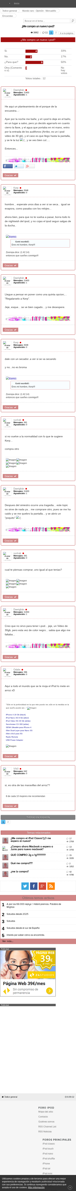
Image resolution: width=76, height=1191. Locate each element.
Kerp (16, 160)
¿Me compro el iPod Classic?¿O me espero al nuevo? (41, 777)
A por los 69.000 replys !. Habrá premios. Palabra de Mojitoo (34, 845)
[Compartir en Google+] (30, 138)
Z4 (40, 1111)
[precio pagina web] (28, 935)
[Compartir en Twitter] (19, 138)
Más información (36, 1187)
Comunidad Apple (47, 1074)
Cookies (33, 1109)
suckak (18, 381)
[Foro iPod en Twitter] (56, 825)
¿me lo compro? (20, 810)
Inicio (16, 3)
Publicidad (52, 1109)
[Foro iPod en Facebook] (64, 825)
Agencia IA (48, 1091)
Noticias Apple (45, 1069)
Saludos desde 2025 (17, 853)
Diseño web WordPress (54, 1086)
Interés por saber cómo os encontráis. (26, 874)
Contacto (43, 1109)
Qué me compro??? (22, 802)
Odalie (17, 616)
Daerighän (19, 78)
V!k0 (16, 708)
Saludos (11, 860)
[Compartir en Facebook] (8, 138)
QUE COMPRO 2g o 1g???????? (28, 794)
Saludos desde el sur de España (23, 867)
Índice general (11, 980)
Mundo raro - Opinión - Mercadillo (40, 11)
